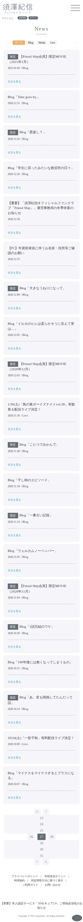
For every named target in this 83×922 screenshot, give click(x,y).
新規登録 (22, 18)
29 (41, 843)
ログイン (33, 18)
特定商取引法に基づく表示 (47, 880)
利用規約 (19, 880)
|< (37, 811)
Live (52, 42)
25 (41, 830)
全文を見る (14, 81)
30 (41, 849)
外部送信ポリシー (55, 876)
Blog (30, 42)
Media (42, 42)
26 (31, 836)
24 (41, 824)
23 (41, 818)
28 (52, 836)
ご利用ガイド (30, 884)
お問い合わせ (53, 884)
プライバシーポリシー (25, 876)
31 (41, 855)
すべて (19, 42)
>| (45, 862)
